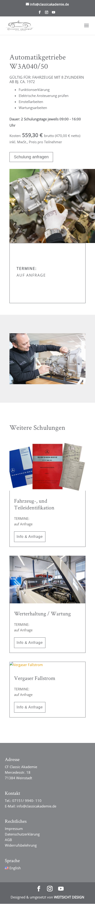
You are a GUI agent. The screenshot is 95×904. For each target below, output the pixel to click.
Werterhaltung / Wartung (42, 613)
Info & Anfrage (30, 537)
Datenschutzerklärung (22, 834)
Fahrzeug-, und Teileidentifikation (34, 504)
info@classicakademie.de (36, 806)
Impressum (14, 828)
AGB (8, 839)
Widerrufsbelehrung (21, 845)
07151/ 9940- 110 (27, 800)
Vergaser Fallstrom (34, 678)
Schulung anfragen (31, 157)
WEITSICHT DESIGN (69, 897)
